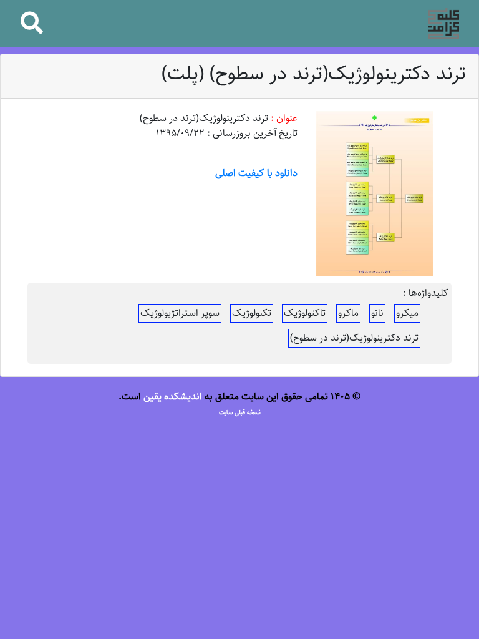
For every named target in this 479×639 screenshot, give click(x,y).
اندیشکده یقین (172, 396)
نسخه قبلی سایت (240, 412)
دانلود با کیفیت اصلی (256, 173)
